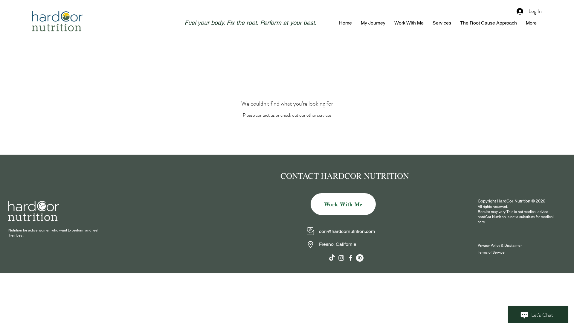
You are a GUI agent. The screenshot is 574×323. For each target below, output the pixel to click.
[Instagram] (341, 258)
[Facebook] (350, 258)
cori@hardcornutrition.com (347, 231)
